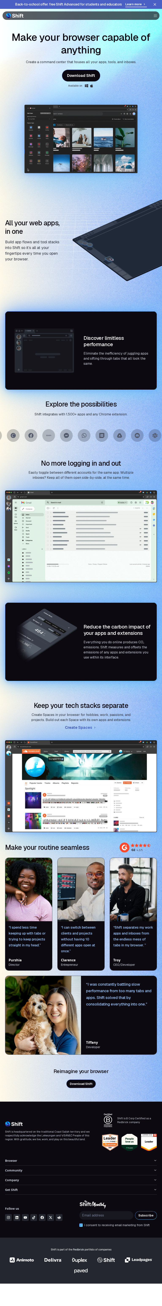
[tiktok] (33, 1217)
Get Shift (11, 1190)
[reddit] (59, 1217)
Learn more (133, 4)
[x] (50, 1217)
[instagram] (8, 1217)
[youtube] (25, 1217)
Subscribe (146, 1215)
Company (12, 1180)
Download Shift (81, 75)
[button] (154, 16)
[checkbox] (81, 1225)
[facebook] (42, 1217)
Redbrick (78, 1249)
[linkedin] (17, 1217)
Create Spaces (78, 727)
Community (13, 1170)
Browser (11, 1161)
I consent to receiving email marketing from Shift (117, 1225)
